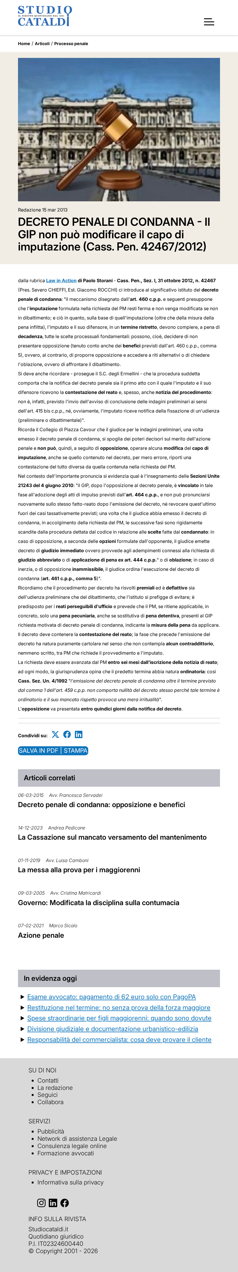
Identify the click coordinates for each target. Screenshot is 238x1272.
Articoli (42, 43)
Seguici (47, 1094)
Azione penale (41, 935)
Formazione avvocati (65, 1153)
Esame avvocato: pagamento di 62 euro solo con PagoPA (111, 997)
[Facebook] (67, 734)
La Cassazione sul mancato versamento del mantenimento (112, 837)
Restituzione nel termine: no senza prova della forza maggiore (118, 1007)
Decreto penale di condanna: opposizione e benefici (101, 804)
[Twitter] (55, 734)
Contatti (48, 1080)
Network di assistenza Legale (77, 1138)
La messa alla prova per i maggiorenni (79, 870)
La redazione (55, 1087)
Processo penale (71, 43)
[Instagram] (41, 1203)
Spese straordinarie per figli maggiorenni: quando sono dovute (119, 1018)
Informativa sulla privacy (70, 1182)
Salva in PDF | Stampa (53, 750)
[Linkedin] (78, 734)
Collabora (50, 1102)
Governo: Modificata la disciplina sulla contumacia (98, 902)
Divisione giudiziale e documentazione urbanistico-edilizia (112, 1029)
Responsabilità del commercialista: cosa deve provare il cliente (119, 1039)
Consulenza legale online (72, 1146)
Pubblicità (50, 1131)
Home (24, 43)
